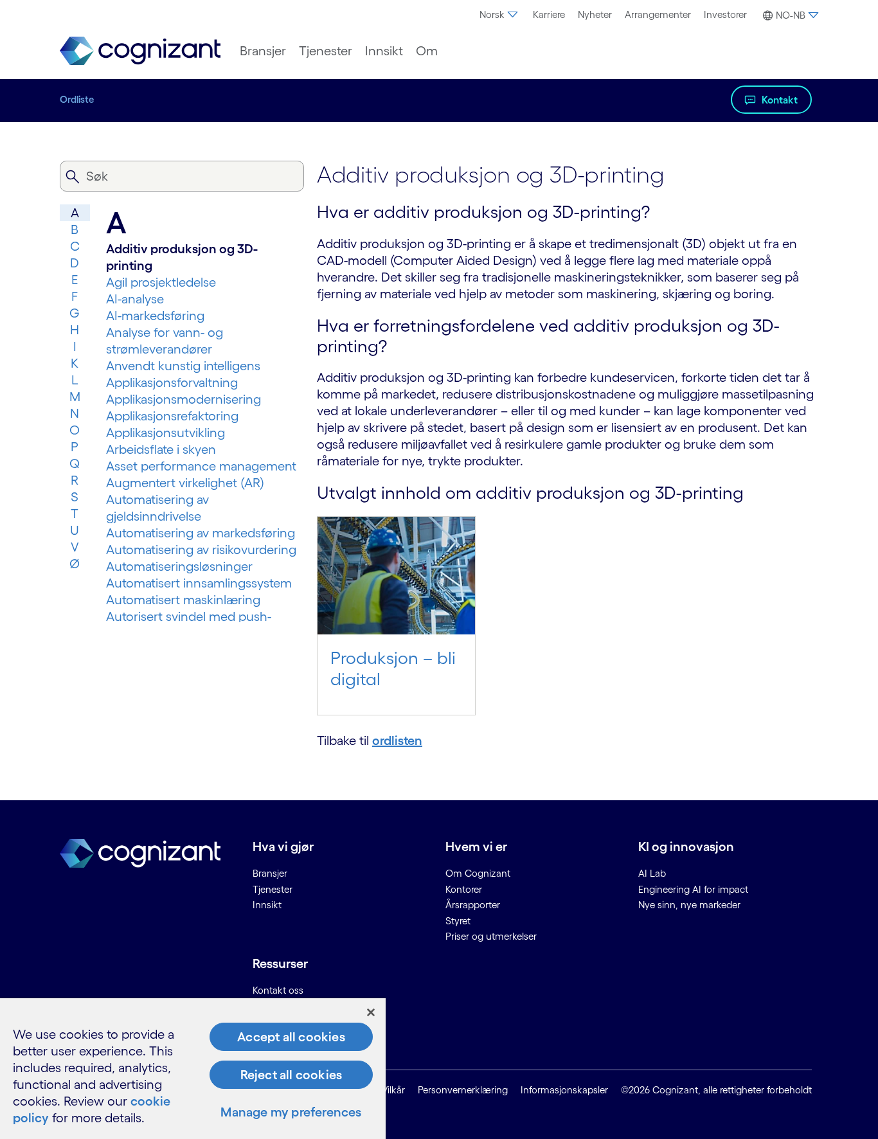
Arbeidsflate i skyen (161, 449)
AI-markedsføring (155, 316)
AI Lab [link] (652, 873)
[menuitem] (499, 14)
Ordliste (77, 99)
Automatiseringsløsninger (179, 566)
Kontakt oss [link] (278, 990)
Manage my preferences (290, 1112)
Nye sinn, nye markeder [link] (689, 904)
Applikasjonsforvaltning (172, 382)
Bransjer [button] (263, 51)
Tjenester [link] (272, 889)
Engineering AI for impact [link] (693, 889)
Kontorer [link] (463, 889)
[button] (789, 15)
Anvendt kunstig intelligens (183, 366)
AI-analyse (135, 299)
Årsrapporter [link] (472, 904)
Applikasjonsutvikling (165, 433)
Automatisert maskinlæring (183, 600)
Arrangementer (658, 14)
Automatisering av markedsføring (200, 533)
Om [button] (427, 51)
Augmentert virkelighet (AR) (185, 483)
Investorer (725, 14)
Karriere (549, 14)
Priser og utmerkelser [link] (491, 936)
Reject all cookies (291, 1075)
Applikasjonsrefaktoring (172, 416)
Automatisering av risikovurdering (201, 550)
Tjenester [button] (325, 51)
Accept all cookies (291, 1037)
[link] (140, 51)
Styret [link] (457, 920)
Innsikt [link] (267, 904)
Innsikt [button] (384, 51)
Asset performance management (201, 466)
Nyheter (595, 14)
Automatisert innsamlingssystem (199, 583)
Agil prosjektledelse (161, 282)
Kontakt (780, 99)
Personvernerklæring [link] (463, 1089)
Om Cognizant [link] (477, 873)
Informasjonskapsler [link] (564, 1089)
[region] (193, 1068)
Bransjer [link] (270, 873)
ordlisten (397, 740)
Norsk (492, 14)
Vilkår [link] (393, 1089)
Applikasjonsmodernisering (183, 399)
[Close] (371, 1012)
